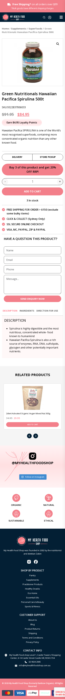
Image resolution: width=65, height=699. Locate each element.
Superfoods (35, 28)
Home (5, 28)
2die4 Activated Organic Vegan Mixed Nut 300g (28, 413)
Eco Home (32, 593)
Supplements (18, 28)
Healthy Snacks (32, 588)
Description (10, 310)
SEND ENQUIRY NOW (32, 298)
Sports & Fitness (32, 606)
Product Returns (32, 628)
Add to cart (32, 191)
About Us (32, 619)
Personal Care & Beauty (32, 602)
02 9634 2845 (35, 661)
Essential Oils (32, 597)
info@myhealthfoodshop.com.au (34, 665)
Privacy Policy (32, 642)
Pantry (32, 575)
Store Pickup (48, 156)
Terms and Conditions (32, 637)
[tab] (10, 312)
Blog (32, 624)
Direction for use (47, 310)
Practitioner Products (33, 584)
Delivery (17, 156)
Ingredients (27, 310)
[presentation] (29, 436)
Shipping (32, 633)
